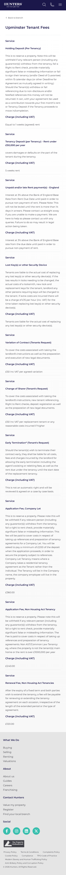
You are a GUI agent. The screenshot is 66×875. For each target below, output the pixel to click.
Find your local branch (16, 814)
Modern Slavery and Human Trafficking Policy (26, 859)
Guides (7, 780)
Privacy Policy (10, 852)
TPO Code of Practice (47, 856)
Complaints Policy (51, 852)
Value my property (14, 805)
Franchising (10, 789)
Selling (7, 752)
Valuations (9, 761)
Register (8, 809)
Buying (7, 747)
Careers (7, 785)
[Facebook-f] (6, 831)
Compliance (27, 856)
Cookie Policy (11, 856)
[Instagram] (16, 831)
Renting (8, 756)
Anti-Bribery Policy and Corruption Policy (24, 863)
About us (8, 776)
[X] (36, 831)
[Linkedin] (26, 831)
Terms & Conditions (30, 852)
